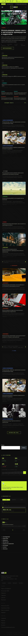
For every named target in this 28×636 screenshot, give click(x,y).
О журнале (3, 618)
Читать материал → (7, 48)
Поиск (2, 445)
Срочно (5, 547)
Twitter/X (21, 583)
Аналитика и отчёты (5, 607)
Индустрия (5, 538)
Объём (22, 499)
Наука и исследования (8, 543)
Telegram (4, 583)
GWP (6, 499)
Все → (25, 102)
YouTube (9, 583)
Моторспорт (6, 542)
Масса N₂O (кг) (5, 501)
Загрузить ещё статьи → (14, 432)
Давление (14, 499)
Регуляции (5, 545)
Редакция (3, 622)
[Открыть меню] (2, 7)
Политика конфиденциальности (8, 627)
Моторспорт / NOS (5, 590)
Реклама (3, 620)
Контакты (3, 625)
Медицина (5, 540)
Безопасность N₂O (5, 605)
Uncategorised (6, 536)
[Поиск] (25, 7)
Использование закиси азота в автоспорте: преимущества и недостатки (13, 32)
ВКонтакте (15, 583)
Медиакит (3, 612)
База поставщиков (5, 610)
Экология (5, 548)
